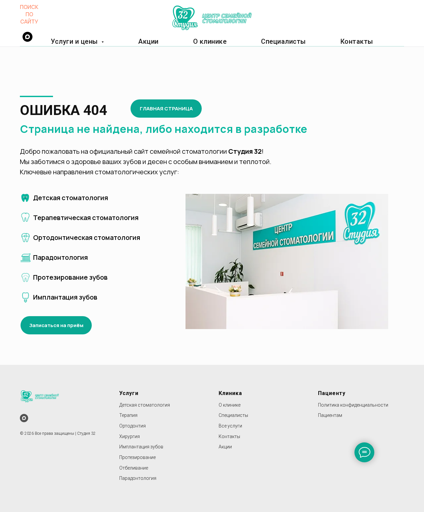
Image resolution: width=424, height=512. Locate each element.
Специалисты (283, 41)
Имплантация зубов (141, 446)
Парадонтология (137, 478)
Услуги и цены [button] (75, 41)
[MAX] (24, 418)
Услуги (128, 393)
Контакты (357, 41)
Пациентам (330, 415)
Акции (148, 41)
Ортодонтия (132, 425)
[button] (56, 325)
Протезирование (137, 457)
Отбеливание (133, 468)
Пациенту (331, 393)
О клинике (210, 41)
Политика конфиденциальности (353, 405)
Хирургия (129, 436)
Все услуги (230, 425)
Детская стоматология (144, 405)
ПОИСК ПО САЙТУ (29, 14)
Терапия (128, 415)
